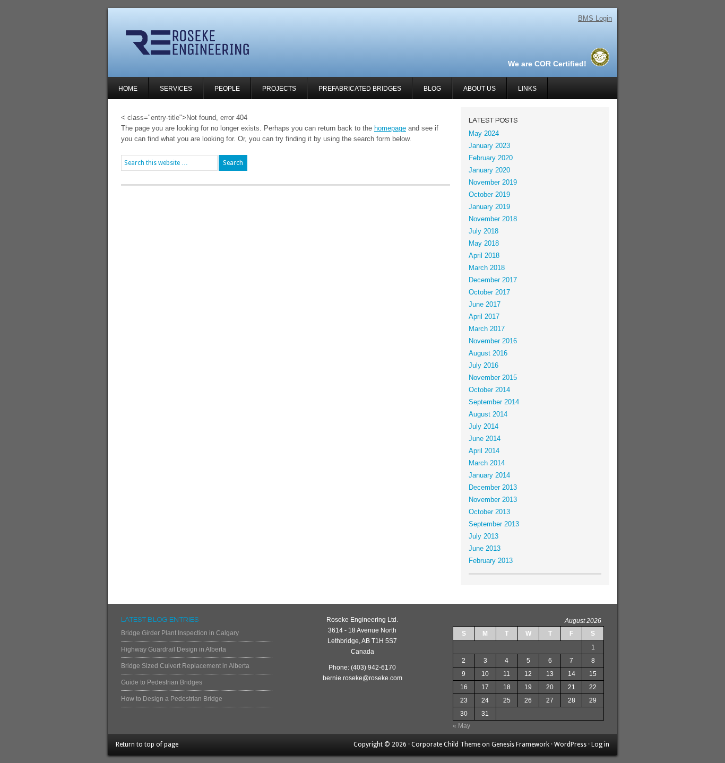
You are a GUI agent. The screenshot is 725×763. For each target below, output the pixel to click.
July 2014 (483, 426)
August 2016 (488, 353)
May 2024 (484, 133)
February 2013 (491, 561)
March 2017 (487, 329)
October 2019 (489, 194)
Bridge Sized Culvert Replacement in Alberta (185, 666)
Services (170, 92)
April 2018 (484, 255)
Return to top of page (147, 744)
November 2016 (493, 341)
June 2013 (484, 548)
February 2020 (491, 158)
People (227, 88)
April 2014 (484, 451)
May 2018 (484, 243)
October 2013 (489, 512)
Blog (432, 88)
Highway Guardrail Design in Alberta (173, 649)
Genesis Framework (520, 744)
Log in (600, 744)
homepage (390, 128)
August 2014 (488, 414)
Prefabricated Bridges (359, 88)
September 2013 (494, 524)
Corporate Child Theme (445, 744)
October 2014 (489, 390)
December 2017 (493, 280)
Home (127, 88)
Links (527, 88)
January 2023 (489, 146)
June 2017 (484, 304)
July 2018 (483, 231)
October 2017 (489, 292)
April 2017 (484, 316)
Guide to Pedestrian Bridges (161, 682)
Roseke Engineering (234, 42)
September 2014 (494, 402)
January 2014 (489, 475)
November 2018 (493, 219)
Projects (274, 92)
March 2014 (487, 463)
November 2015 (493, 378)
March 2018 (487, 268)
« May (461, 726)
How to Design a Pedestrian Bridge (171, 699)
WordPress (570, 744)
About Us (479, 88)
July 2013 (483, 536)
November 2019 (493, 182)
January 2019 (489, 207)
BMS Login (595, 18)
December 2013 (493, 487)
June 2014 (484, 439)
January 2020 (489, 170)
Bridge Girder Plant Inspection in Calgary (180, 633)
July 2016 (483, 365)
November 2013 (493, 500)
